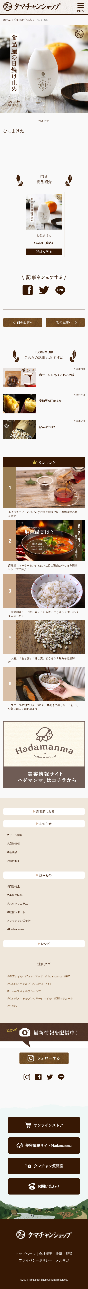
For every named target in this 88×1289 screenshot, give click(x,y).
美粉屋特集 (16, 895)
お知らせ (45, 823)
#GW (67, 976)
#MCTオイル (15, 976)
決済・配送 (64, 1254)
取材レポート (17, 912)
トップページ (26, 1254)
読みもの (45, 875)
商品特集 (14, 886)
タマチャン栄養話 (19, 920)
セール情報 (16, 835)
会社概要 (45, 1254)
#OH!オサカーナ (63, 998)
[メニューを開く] (80, 7)
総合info (14, 860)
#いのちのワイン (42, 983)
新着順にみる (45, 811)
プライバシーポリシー (35, 1260)
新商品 (13, 852)
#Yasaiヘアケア (34, 976)
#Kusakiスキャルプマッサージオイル (29, 998)
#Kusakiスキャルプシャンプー (25, 991)
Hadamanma (16, 929)
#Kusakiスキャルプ (18, 983)
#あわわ (12, 1005)
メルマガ (62, 1260)
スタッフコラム (18, 903)
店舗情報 (14, 843)
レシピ (45, 943)
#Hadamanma (53, 976)
